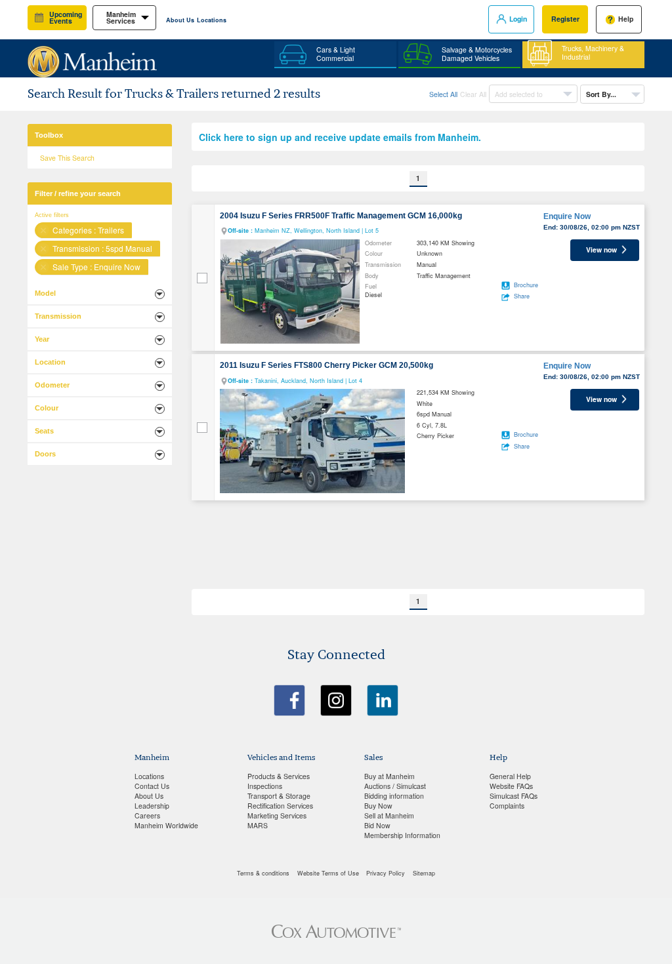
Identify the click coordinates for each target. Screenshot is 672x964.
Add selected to (520, 94)
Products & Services (278, 776)
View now (601, 249)
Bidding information (394, 796)
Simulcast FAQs (513, 796)
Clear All (473, 94)
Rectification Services (280, 806)
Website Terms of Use (328, 873)
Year (42, 339)
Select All (443, 94)
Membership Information (402, 835)
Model (45, 293)
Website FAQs (511, 786)
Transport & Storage (278, 796)
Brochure (526, 285)
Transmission (58, 316)
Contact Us (152, 786)
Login (518, 19)
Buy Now (378, 806)
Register (565, 19)
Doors (45, 454)
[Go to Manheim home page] (92, 56)
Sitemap (424, 873)
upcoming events (65, 17)
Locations (211, 20)
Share (522, 296)
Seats (44, 431)
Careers (147, 815)
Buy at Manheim (389, 776)
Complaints (507, 806)
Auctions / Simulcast (395, 786)
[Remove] (43, 230)
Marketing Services (276, 815)
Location (50, 362)
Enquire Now (567, 216)
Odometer (52, 385)
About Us (180, 20)
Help (625, 19)
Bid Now (377, 825)
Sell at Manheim (389, 815)
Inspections (264, 786)
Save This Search (67, 158)
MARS (257, 825)
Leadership (152, 806)
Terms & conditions (263, 873)
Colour (46, 408)
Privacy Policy (385, 873)
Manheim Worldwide (166, 825)
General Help (510, 776)
